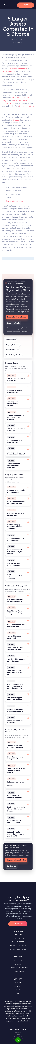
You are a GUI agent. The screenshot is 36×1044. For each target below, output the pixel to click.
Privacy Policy (18, 1036)
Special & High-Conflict (14, 355)
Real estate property (14, 201)
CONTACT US (25, 5)
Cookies (18, 1034)
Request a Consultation (16, 317)
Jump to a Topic (13, 323)
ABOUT (18, 990)
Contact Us (11, 866)
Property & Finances (12, 345)
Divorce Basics (11, 340)
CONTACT (18, 986)
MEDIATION (18, 935)
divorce (16, 120)
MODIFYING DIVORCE (18, 949)
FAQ (18, 993)
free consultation (26, 106)
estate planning (8, 71)
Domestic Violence (18, 945)
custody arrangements (17, 68)
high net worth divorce (18, 968)
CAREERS (18, 983)
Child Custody (18, 938)
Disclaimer (18, 1032)
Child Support (18, 942)
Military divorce (18, 971)
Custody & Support (12, 350)
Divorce (18, 964)
